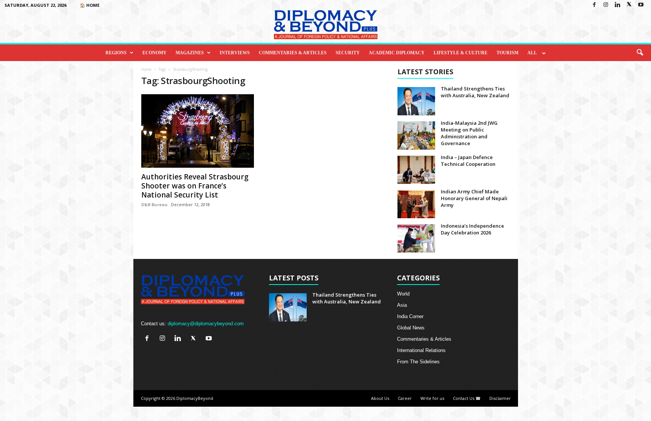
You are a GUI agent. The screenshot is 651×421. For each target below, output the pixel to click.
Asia (402, 305)
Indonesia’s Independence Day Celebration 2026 (472, 229)
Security (348, 52)
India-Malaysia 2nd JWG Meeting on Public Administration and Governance (469, 133)
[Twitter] (629, 5)
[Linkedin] (617, 5)
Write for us (432, 398)
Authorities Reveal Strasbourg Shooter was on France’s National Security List (195, 186)
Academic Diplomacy (397, 52)
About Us (380, 398)
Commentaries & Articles (293, 52)
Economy (154, 52)
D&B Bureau (154, 204)
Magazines (190, 52)
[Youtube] (640, 5)
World (403, 294)
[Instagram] (605, 5)
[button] (639, 52)
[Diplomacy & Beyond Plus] (325, 24)
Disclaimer (500, 398)
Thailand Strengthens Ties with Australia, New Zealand (475, 92)
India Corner (410, 316)
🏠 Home (89, 5)
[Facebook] (594, 5)
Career (405, 398)
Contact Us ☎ (467, 398)
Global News (411, 328)
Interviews (235, 52)
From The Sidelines (418, 361)
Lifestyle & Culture (460, 52)
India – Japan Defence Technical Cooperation (468, 160)
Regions (116, 52)
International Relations (421, 350)
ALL (532, 52)
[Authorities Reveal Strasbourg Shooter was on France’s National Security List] (197, 131)
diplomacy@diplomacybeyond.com (206, 323)
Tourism (507, 52)
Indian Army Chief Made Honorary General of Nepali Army (474, 198)
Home (146, 69)
